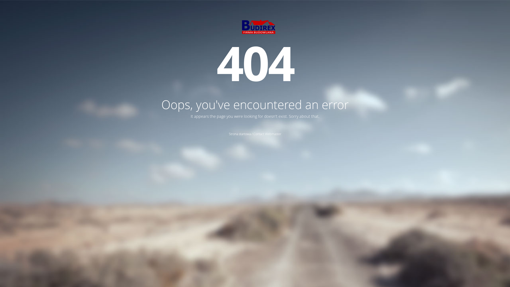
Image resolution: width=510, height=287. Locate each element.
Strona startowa (240, 134)
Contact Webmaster (267, 134)
